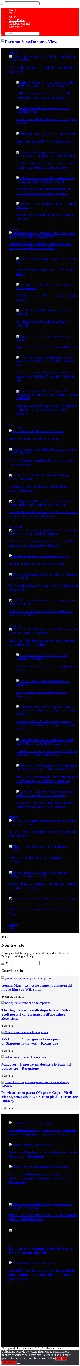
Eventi (13, 10)
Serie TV (20, 427)
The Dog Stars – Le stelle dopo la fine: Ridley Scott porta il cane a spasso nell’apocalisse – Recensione (35, 1014)
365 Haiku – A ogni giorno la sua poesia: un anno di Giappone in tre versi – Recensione (39, 1041)
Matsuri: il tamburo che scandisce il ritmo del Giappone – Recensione (43, 1154)
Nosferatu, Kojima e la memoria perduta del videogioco (37, 563)
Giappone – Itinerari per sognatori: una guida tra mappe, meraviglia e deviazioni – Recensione (41, 1178)
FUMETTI (13, 924)
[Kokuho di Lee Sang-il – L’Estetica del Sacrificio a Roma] (46, 134)
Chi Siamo (15, 13)
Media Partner (17, 20)
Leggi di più (9, 1362)
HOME (12, 50)
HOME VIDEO (15, 229)
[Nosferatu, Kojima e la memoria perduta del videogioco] (39, 556)
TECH (12, 927)
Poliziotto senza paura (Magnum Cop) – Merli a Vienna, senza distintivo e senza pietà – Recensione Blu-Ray (39, 1097)
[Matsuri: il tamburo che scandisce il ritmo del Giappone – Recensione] (44, 850)
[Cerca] (2, 4)
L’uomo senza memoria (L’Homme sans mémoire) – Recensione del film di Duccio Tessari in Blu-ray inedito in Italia (45, 376)
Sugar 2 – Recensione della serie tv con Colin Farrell (35, 439)
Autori (13, 16)
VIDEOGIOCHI (15, 527)
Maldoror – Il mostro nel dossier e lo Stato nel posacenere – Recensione (36, 1066)
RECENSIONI (15, 626)
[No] (18, 1363)
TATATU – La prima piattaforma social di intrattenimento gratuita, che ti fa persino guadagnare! (41, 1274)
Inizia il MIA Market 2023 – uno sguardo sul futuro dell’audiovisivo (43, 1217)
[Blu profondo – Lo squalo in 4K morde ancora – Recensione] (47, 339)
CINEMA (13, 53)
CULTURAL (14, 817)
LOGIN (12, 931)
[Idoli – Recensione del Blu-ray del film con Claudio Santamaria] (47, 313)
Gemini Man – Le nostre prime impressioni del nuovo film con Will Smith (36, 987)
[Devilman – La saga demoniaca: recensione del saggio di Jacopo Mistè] (44, 901)
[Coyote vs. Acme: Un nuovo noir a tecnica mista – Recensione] (47, 684)
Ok (58, 1358)
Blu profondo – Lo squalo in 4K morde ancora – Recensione (46, 347)
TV (10, 424)
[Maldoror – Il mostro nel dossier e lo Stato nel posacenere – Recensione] (47, 658)
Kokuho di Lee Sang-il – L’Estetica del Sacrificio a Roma (44, 141)
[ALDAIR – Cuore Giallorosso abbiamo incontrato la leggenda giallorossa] (47, 111)
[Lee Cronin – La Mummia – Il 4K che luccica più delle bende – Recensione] (47, 288)
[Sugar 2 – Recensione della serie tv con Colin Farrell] (36, 431)
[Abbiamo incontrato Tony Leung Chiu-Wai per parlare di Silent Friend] (47, 207)
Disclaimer (15, 26)
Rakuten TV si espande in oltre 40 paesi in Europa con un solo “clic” (41, 1251)
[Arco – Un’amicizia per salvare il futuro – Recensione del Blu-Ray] (47, 262)
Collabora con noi (19, 23)
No (64, 1358)
